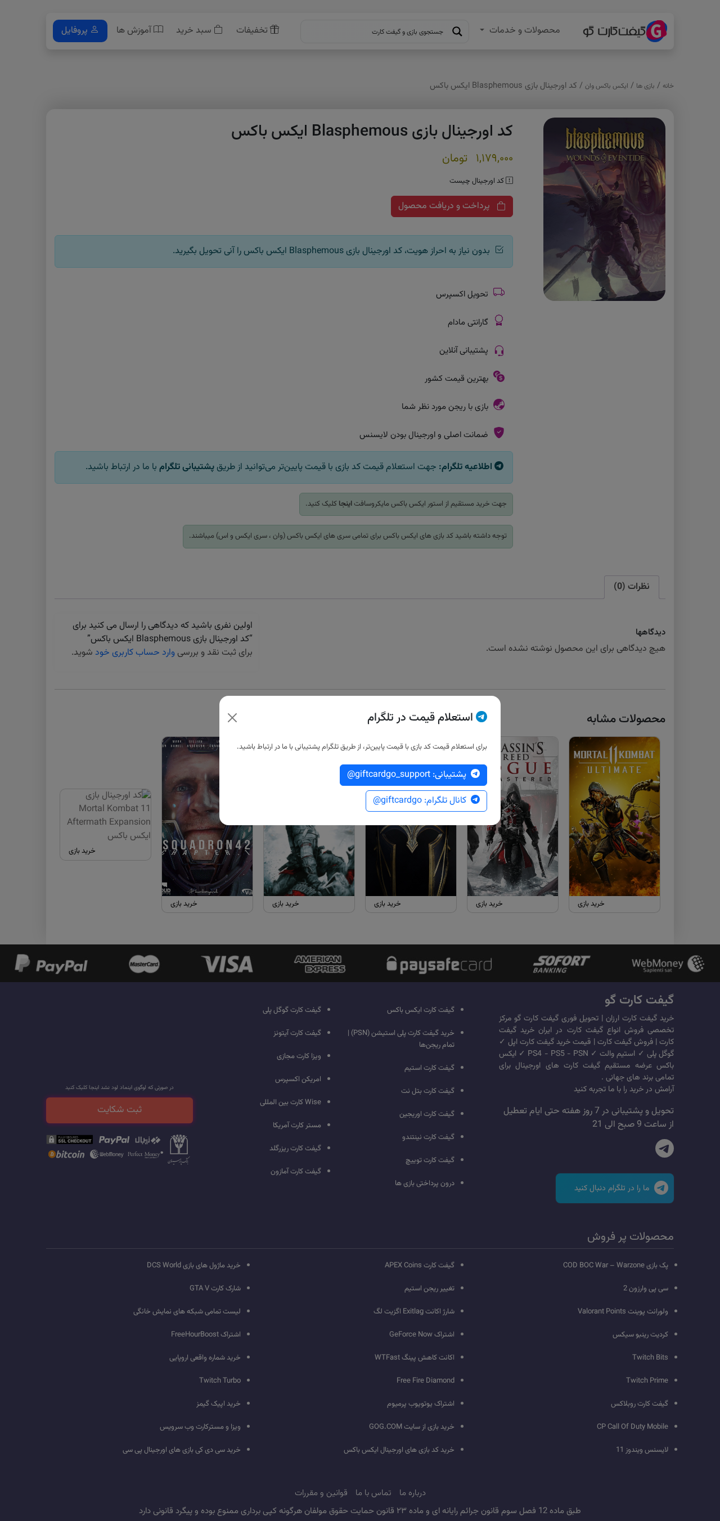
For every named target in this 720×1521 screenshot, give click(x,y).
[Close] (232, 718)
